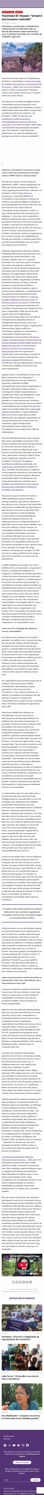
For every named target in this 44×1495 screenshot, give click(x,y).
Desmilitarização (8, 12)
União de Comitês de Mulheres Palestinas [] (20, 300)
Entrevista (38, 1333)
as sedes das (27, 464)
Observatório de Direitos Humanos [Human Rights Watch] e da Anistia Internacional (21, 343)
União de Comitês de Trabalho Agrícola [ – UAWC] (22, 84)
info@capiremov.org (27, 1494)
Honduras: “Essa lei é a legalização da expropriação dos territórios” (20, 1338)
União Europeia (17, 340)
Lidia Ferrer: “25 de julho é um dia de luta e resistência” (20, 1377)
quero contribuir (22, 1462)
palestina (19, 12)
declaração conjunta (10, 360)
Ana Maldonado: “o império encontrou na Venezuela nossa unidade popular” (21, 1417)
